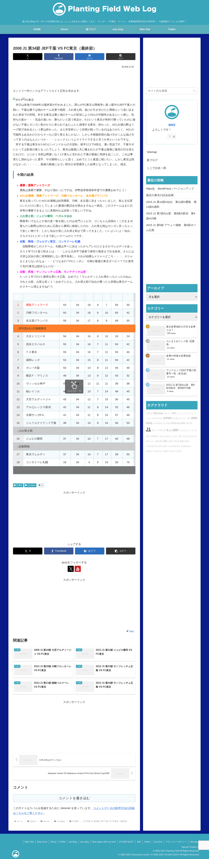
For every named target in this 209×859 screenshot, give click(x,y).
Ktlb (139, 841)
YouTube (158, 841)
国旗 (165, 446)
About (53, 841)
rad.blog (73, 841)
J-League (31, 485)
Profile (62, 841)
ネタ (169, 413)
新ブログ (152, 160)
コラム (149, 413)
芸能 (147, 436)
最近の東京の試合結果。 (161, 195)
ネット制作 (172, 430)
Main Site (29, 841)
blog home (42, 841)
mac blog (84, 841)
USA (165, 413)
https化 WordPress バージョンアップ (170, 188)
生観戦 (165, 451)
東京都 (176, 441)
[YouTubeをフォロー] (78, 569)
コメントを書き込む (74, 798)
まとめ (194, 430)
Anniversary (157, 451)
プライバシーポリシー (176, 841)
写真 (188, 418)
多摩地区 (167, 418)
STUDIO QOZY (126, 841)
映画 (165, 441)
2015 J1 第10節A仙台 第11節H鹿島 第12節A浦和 (171, 204)
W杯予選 (189, 423)
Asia (182, 441)
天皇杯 (170, 441)
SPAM (168, 423)
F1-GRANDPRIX (174, 446)
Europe (167, 436)
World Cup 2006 (178, 423)
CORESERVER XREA (154, 446)
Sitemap (152, 152)
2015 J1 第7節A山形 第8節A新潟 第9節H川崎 (170, 216)
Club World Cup (159, 423)
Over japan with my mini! (104, 841)
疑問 (160, 430)
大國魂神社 (154, 436)
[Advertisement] (74, 78)
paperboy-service (175, 451)
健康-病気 (159, 441)
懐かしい (155, 430)
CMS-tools (158, 413)
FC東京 (19, 485)
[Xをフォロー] (71, 569)
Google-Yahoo (157, 418)
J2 (164, 430)
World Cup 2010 (188, 436)
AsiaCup (149, 451)
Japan (161, 436)
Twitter (147, 841)
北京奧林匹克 (186, 446)
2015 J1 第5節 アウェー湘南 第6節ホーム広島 (171, 228)
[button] (120, 56)
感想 (174, 413)
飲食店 (187, 441)
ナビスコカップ (185, 430)
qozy (171, 124)
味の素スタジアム (179, 418)
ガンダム (174, 436)
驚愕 (180, 436)
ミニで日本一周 (156, 168)
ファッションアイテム (185, 413)
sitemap (194, 841)
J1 (42, 485)
